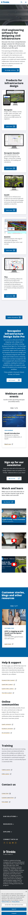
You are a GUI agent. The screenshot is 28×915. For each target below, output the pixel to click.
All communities (6, 732)
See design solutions (10, 70)
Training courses (6, 769)
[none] (21, 2)
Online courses (5, 774)
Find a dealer (5, 802)
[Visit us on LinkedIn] (10, 842)
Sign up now (12, 478)
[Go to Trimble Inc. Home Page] (9, 852)
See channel (7, 502)
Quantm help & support (8, 688)
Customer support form (8, 797)
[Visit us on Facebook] (4, 842)
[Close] (26, 891)
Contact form (5, 793)
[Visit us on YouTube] (12, 842)
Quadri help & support (7, 684)
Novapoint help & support (8, 680)
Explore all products (13, 317)
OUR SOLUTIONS (9, 816)
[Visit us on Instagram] (15, 842)
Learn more (9, 126)
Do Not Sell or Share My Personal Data (14, 904)
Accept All (14, 913)
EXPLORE (6, 832)
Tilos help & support (7, 693)
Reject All (14, 909)
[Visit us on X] (7, 842)
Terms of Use (5, 901)
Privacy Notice (15, 901)
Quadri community (6, 724)
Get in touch (12, 380)
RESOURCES (7, 824)
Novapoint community (7, 728)
